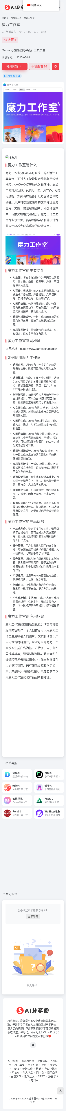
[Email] (33, 1045)
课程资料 (42, 1061)
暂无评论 (11, 894)
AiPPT (41, 1076)
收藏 (12, 39)
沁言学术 (53, 1076)
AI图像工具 (16, 17)
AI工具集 (19, 1065)
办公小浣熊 (50, 1068)
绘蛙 (38, 1068)
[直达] (30, 774)
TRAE (15, 1068)
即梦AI (53, 1065)
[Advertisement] (33, 717)
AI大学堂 (28, 1072)
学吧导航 (33, 1065)
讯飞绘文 (29, 1076)
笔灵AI (34, 1080)
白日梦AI (16, 1076)
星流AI (15, 1072)
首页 (6, 17)
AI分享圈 (13, 1061)
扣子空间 (52, 1072)
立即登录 (33, 916)
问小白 (40, 1072)
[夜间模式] (60, 1090)
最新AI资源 (27, 1061)
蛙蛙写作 (27, 1068)
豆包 (44, 1065)
